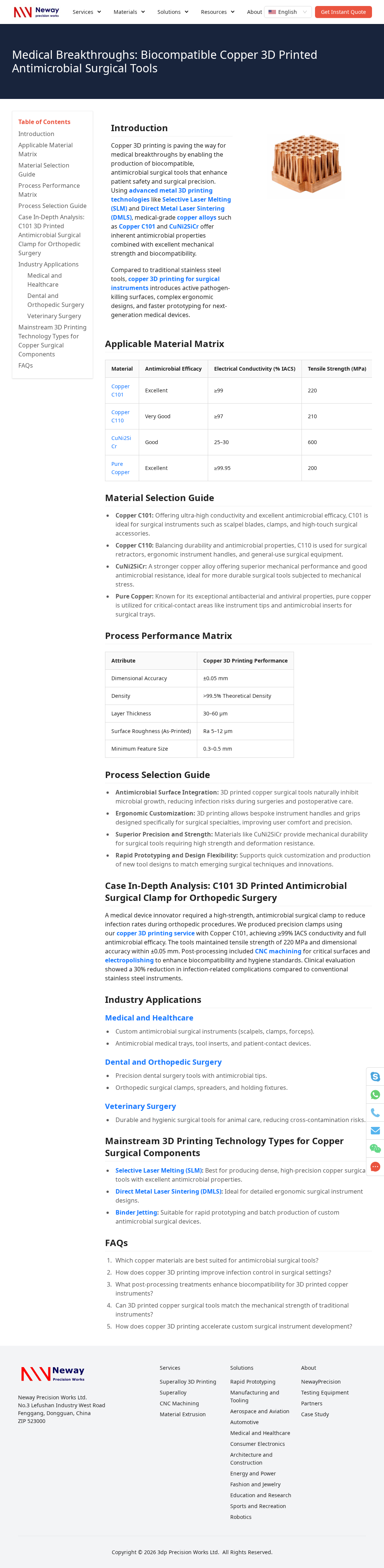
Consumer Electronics (257, 1443)
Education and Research (260, 1495)
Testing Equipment (325, 1392)
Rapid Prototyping (253, 1381)
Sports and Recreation (258, 1506)
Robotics (241, 1516)
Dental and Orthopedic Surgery (163, 1062)
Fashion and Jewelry (255, 1484)
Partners (311, 1403)
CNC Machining (179, 1403)
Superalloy (173, 1392)
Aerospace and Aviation (260, 1411)
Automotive (244, 1422)
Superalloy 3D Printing (188, 1381)
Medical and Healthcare (149, 1018)
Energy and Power (253, 1473)
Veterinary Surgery (140, 1106)
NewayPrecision (321, 1381)
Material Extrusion (183, 1414)
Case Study (315, 1414)
